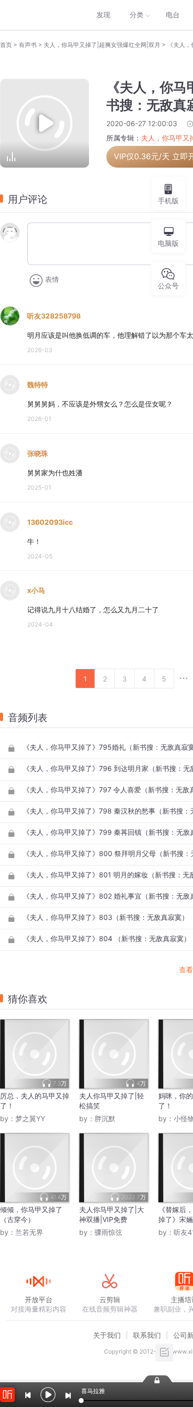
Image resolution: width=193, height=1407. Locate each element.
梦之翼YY (30, 1118)
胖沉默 (105, 1118)
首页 (6, 44)
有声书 (28, 44)
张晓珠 (37, 453)
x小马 (36, 590)
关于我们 (107, 1335)
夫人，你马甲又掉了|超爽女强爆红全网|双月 (102, 44)
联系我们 (147, 1335)
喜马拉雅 (38, 15)
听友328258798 (54, 316)
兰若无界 (29, 1232)
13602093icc (50, 522)
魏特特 (37, 384)
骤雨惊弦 (108, 1232)
